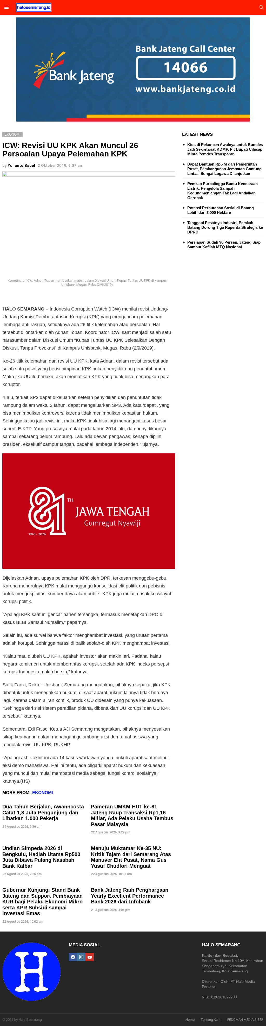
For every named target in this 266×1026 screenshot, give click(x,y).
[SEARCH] (262, 7)
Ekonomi (42, 792)
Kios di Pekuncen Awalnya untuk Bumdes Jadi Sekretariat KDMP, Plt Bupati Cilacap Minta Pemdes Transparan (225, 149)
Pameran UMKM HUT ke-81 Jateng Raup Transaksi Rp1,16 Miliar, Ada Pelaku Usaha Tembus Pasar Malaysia (132, 815)
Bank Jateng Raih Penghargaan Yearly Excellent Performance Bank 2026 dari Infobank (129, 895)
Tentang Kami (211, 1020)
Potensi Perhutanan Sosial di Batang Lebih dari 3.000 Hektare (220, 210)
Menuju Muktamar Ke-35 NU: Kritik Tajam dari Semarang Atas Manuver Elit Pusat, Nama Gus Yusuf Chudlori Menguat (131, 857)
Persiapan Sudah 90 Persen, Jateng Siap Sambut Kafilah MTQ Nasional (224, 244)
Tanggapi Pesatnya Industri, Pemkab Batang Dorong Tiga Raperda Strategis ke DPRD (225, 227)
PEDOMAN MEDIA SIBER (245, 1020)
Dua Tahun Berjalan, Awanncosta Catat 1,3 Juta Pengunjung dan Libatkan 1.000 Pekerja (43, 812)
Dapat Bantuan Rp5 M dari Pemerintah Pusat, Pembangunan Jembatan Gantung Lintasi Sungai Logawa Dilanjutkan (224, 169)
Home (190, 1020)
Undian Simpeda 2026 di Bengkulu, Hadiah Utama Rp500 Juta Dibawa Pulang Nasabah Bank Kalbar (41, 857)
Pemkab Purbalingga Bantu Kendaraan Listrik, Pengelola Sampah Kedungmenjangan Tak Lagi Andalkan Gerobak (222, 190)
